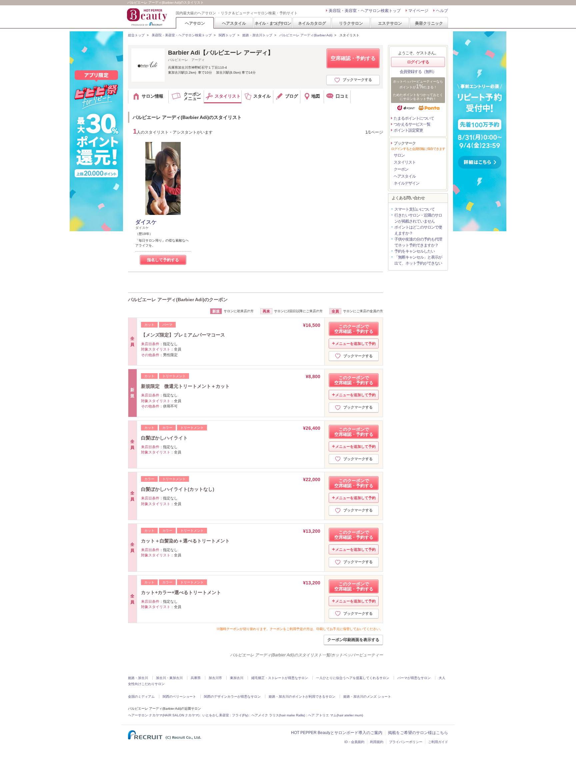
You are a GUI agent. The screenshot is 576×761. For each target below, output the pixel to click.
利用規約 (376, 742)
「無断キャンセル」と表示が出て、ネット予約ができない (418, 260)
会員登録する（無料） (418, 71)
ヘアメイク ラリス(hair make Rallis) (278, 715)
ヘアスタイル (234, 23)
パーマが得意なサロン (414, 678)
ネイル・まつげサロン (273, 23)
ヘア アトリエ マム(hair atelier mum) (335, 715)
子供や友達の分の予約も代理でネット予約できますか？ (418, 242)
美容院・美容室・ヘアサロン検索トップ (365, 10)
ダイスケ (146, 222)
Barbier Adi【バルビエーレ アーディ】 (221, 52)
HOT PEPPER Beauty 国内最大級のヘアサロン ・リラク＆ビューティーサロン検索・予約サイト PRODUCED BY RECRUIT (147, 17)
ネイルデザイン (406, 183)
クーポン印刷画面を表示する (353, 639)
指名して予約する (163, 260)
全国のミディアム (141, 696)
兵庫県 (196, 678)
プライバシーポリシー (405, 742)
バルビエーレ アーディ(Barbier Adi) (305, 35)
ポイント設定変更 (408, 130)
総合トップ (136, 35)
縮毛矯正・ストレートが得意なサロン (279, 678)
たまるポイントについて (414, 118)
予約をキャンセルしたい (414, 251)
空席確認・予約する (353, 58)
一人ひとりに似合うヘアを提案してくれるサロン (352, 678)
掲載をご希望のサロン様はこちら (418, 732)
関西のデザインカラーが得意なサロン (232, 696)
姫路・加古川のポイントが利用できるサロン (302, 696)
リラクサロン (351, 23)
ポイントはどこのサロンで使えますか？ (418, 230)
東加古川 (236, 678)
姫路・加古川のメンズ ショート (367, 696)
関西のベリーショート (179, 696)
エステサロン (390, 23)
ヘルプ (442, 10)
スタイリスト (405, 162)
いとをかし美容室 (215, 715)
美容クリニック (429, 23)
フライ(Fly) (240, 715)
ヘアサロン (195, 23)
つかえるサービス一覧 (412, 124)
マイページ (418, 10)
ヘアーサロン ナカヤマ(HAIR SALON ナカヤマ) (163, 715)
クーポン (401, 169)
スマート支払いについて (414, 209)
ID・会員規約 (354, 742)
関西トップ (227, 35)
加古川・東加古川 (169, 678)
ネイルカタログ (312, 23)
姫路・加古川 (138, 678)
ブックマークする (357, 80)
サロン (399, 155)
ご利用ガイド (438, 742)
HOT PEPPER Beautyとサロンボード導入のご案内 (336, 732)
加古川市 (215, 678)
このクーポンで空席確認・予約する (353, 329)
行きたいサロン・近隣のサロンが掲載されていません (418, 218)
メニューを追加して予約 (355, 344)
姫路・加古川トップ (257, 35)
